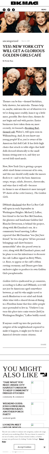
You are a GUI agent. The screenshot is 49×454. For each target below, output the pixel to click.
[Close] (45, 447)
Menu (43, 9)
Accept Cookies (24, 447)
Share (43, 345)
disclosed (17, 205)
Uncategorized (10, 41)
